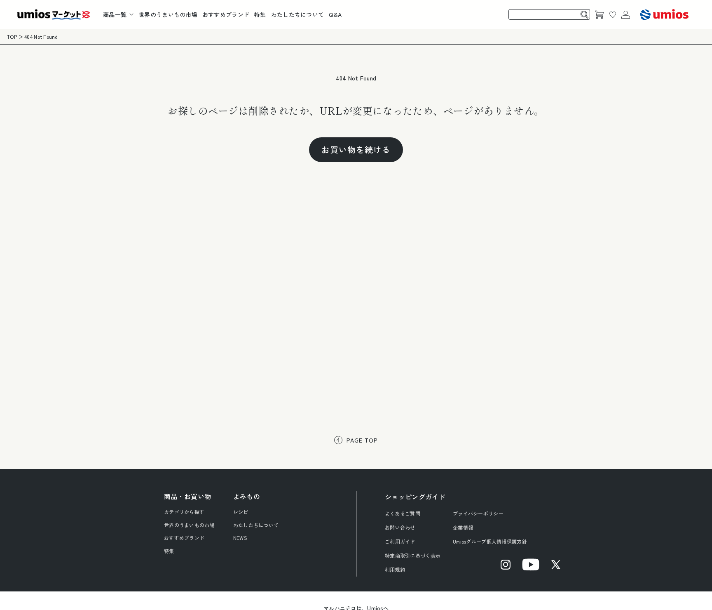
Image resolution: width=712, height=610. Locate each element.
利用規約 (395, 569)
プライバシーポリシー (478, 513)
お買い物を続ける (356, 149)
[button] (118, 14)
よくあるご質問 (402, 513)
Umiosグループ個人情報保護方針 (490, 541)
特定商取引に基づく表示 (412, 555)
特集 (169, 550)
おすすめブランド (184, 537)
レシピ (240, 511)
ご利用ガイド (400, 541)
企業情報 (463, 527)
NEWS (240, 537)
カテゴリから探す (184, 511)
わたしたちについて (256, 524)
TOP (12, 36)
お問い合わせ (400, 527)
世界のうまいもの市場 (189, 524)
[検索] (584, 14)
